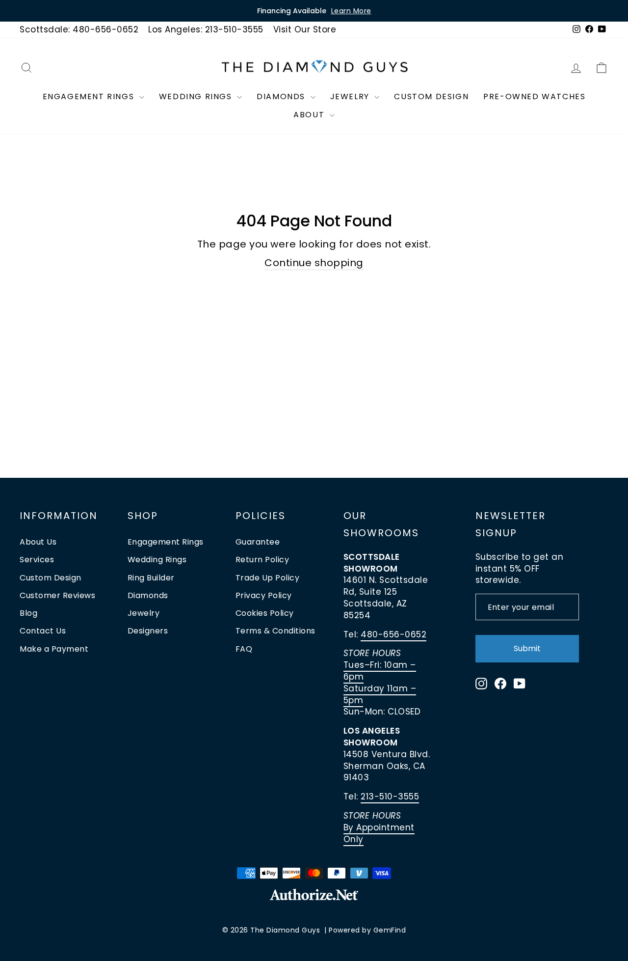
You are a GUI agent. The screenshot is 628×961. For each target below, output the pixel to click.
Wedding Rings (197, 96)
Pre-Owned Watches (534, 96)
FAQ (244, 649)
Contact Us (43, 630)
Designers (148, 630)
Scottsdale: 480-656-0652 (79, 29)
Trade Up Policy (268, 577)
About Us (38, 542)
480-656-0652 (393, 634)
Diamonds (282, 96)
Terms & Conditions (275, 630)
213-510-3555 (390, 796)
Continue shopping (314, 263)
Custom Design (431, 96)
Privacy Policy (264, 595)
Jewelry (351, 96)
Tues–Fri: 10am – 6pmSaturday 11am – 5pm (380, 682)
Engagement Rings (90, 96)
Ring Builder (151, 577)
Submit (527, 648)
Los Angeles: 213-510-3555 (205, 29)
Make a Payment (54, 649)
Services (37, 559)
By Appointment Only (379, 833)
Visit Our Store (305, 29)
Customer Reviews (57, 595)
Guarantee (258, 542)
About (310, 114)
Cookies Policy (265, 613)
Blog (28, 613)
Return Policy (262, 559)
